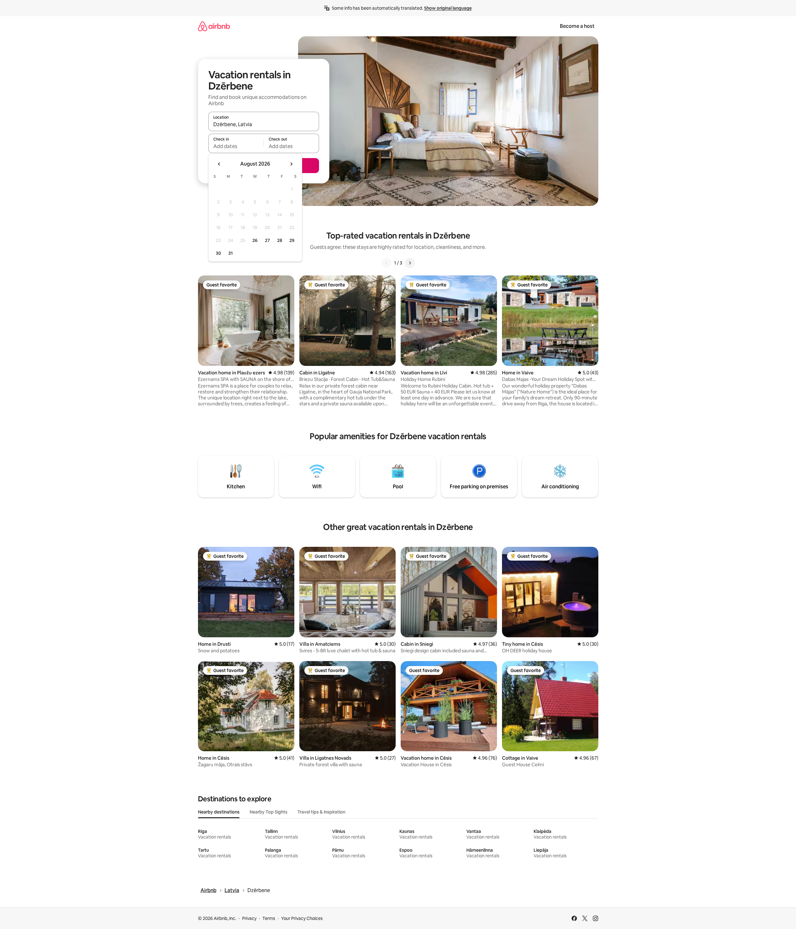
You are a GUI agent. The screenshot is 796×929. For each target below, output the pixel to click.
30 (218, 253)
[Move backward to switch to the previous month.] (219, 164)
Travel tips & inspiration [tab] (321, 812)
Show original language (448, 8)
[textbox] (236, 146)
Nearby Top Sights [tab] (268, 812)
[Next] (410, 263)
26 (254, 240)
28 (279, 240)
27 (267, 240)
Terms (268, 918)
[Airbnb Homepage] (214, 26)
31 (230, 253)
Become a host (577, 26)
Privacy (249, 918)
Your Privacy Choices (302, 918)
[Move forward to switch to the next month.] (291, 164)
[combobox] (263, 124)
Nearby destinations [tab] (219, 812)
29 (291, 240)
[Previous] (387, 263)
